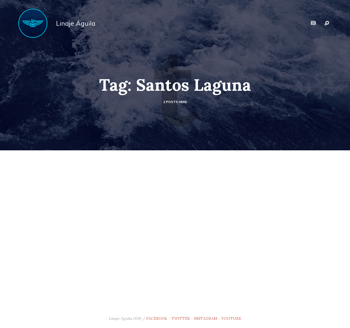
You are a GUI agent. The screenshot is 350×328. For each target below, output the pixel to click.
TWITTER (180, 318)
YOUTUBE (231, 318)
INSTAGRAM (205, 318)
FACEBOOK (156, 318)
